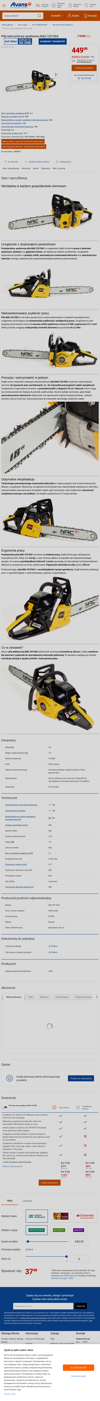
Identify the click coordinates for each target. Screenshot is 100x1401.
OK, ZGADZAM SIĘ (78, 1367)
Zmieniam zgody (78, 1376)
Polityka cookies (10, 1394)
